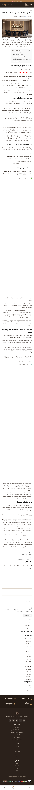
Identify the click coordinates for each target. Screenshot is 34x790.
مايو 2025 (29, 674)
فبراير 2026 (28, 654)
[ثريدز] (10, 720)
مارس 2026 (28, 651)
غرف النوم (29, 628)
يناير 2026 (29, 656)
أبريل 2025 (28, 676)
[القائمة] (31, 5)
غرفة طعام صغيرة (16, 61)
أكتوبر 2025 (28, 661)
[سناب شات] (20, 720)
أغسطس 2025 (27, 666)
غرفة (19, 539)
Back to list (29, 556)
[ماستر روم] (27, 4)
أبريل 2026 (28, 649)
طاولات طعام (22, 72)
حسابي (17, 768)
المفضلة (17, 766)
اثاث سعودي (28, 625)
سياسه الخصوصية (17, 735)
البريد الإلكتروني (28, 594)
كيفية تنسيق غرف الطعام (17, 52)
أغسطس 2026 (27, 638)
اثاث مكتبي (17, 746)
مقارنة (17, 770)
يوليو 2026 (28, 641)
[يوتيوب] (13, 720)
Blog (31, 10)
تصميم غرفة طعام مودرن (17, 54)
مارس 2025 (28, 679)
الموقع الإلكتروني (28, 601)
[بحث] (3, 5)
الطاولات (17, 749)
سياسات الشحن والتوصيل (17, 732)
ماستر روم (17, 727)
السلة (17, 763)
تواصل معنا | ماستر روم (17, 739)
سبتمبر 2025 (28, 664)
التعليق (30, 568)
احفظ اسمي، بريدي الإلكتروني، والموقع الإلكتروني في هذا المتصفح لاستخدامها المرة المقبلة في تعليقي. (17, 610)
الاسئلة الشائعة (17, 737)
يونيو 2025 (28, 671)
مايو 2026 (29, 646)
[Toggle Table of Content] (29, 50)
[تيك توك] (17, 720)
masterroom (29, 16)
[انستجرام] (24, 720)
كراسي (17, 756)
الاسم (30, 587)
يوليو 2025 (28, 669)
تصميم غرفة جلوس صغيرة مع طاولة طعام (21, 59)
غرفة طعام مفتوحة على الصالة (18, 56)
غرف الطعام (17, 751)
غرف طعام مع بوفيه (17, 57)
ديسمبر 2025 (28, 659)
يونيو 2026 (28, 644)
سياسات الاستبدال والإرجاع (17, 729)
